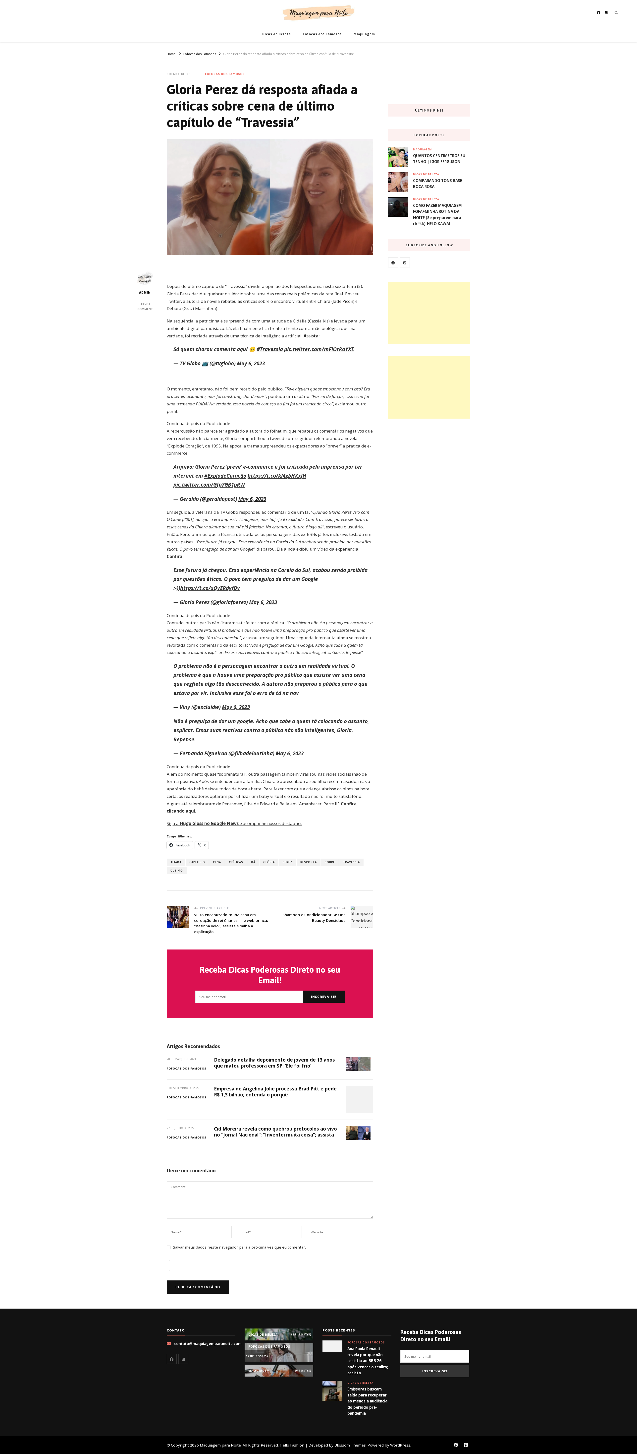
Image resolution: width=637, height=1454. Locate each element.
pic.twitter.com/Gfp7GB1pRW (209, 484)
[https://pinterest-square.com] (405, 262)
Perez (287, 862)
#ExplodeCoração (225, 475)
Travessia (351, 862)
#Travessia (270, 349)
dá (253, 862)
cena (217, 862)
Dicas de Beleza (276, 34)
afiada (175, 862)
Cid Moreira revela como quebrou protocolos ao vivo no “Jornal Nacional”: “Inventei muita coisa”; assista (275, 1132)
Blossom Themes (350, 1445)
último (176, 870)
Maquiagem (364, 34)
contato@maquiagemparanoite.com (208, 1343)
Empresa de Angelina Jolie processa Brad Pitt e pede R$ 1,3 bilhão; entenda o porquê (275, 1091)
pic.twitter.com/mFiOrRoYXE (319, 349)
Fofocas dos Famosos (322, 34)
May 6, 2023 (251, 363)
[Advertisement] (429, 313)
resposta (308, 862)
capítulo (197, 862)
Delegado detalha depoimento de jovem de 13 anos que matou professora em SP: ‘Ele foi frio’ (274, 1063)
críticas (236, 862)
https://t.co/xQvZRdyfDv (210, 587)
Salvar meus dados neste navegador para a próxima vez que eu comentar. (239, 1247)
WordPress (400, 1445)
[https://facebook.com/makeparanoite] (393, 262)
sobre (330, 862)
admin (145, 292)
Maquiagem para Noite (220, 1445)
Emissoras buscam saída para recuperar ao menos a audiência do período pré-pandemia (367, 1401)
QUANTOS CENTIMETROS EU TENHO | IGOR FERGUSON (439, 158)
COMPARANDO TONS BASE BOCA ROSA (437, 183)
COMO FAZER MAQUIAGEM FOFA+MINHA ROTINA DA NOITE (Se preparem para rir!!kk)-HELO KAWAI (437, 214)
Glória (269, 862)
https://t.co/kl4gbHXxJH (277, 475)
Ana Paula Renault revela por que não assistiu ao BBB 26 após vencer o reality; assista (367, 1360)
